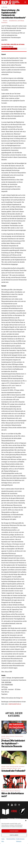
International (21, 766)
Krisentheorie (4, 22)
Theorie (7, 738)
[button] (26, 820)
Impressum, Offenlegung (14, 818)
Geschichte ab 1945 (14, 766)
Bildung (7, 736)
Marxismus (12, 736)
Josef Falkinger (20, 20)
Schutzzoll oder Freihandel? (13, 770)
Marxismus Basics (19, 736)
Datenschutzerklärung (10, 838)
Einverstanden (14, 831)
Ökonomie (5, 20)
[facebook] (8, 804)
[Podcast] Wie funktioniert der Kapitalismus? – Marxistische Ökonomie (13, 743)
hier (22, 698)
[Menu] (25, 2)
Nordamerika (9, 768)
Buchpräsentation (13, 20)
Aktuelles (3, 736)
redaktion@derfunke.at (14, 704)
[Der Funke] (9, 4)
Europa (7, 766)
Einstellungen (14, 835)
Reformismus (17, 790)
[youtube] (12, 804)
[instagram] (15, 804)
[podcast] (19, 804)
